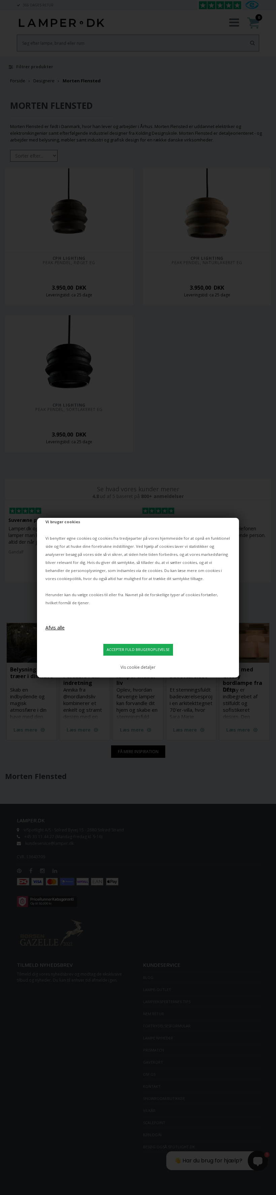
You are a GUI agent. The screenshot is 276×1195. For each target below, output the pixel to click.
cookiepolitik (69, 578)
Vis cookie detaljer (138, 667)
